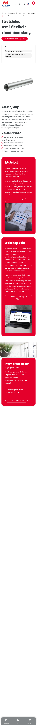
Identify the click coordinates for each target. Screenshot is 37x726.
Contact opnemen (15, 400)
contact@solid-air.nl (15, 390)
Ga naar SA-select (14, 200)
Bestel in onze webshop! (13, 39)
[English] (28, 4)
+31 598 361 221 (13, 392)
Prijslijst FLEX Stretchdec (14, 51)
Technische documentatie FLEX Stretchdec (15, 56)
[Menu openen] (33, 3)
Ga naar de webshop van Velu (18, 298)
